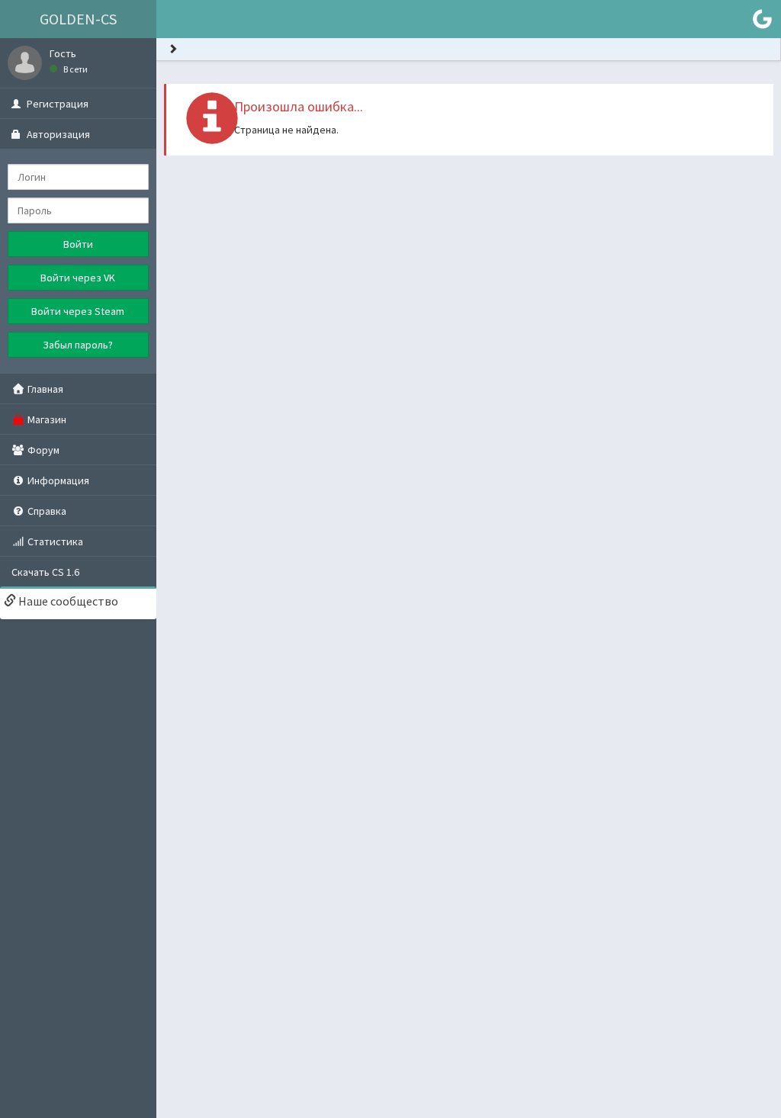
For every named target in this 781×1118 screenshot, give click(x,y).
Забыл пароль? (78, 345)
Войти (78, 244)
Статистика (54, 541)
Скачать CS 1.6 (45, 572)
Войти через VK (77, 277)
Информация (57, 480)
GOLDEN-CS (78, 18)
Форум (42, 450)
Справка (45, 511)
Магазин (45, 419)
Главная (44, 389)
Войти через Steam (77, 311)
